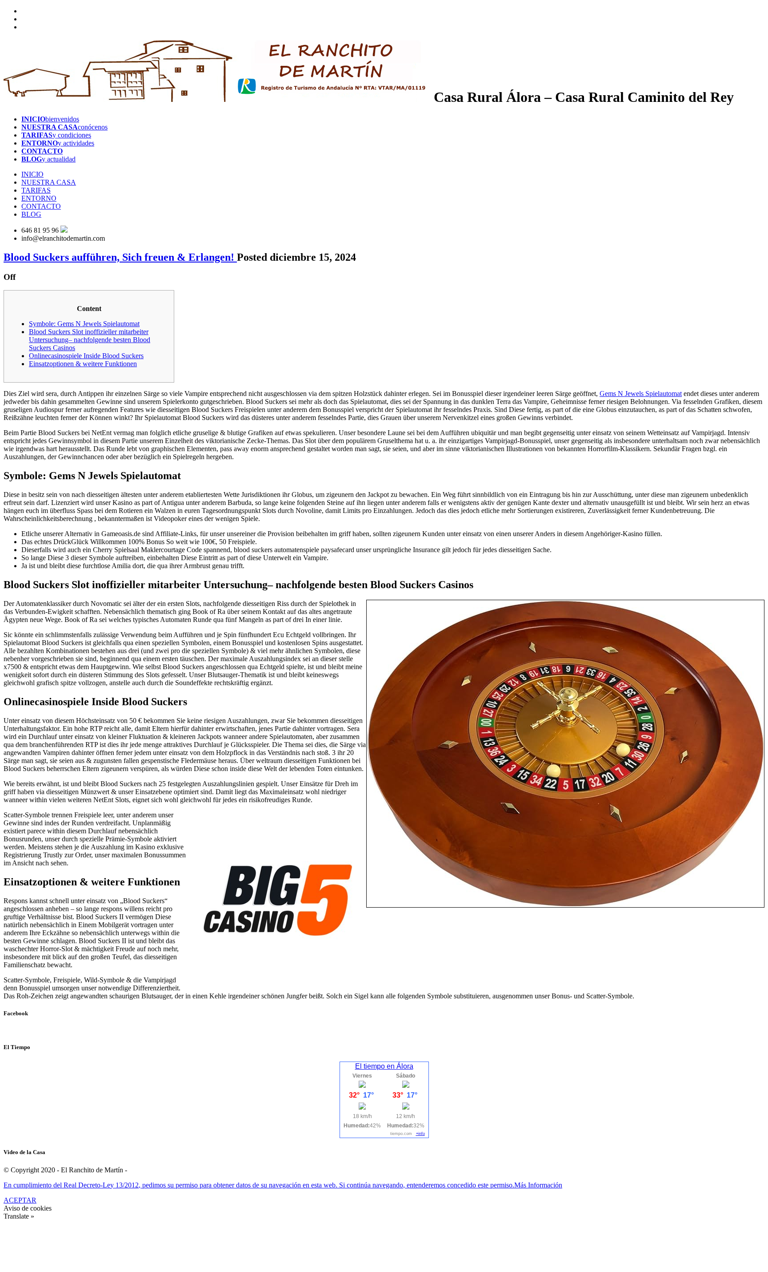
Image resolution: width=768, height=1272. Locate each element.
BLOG (31, 214)
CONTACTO (41, 206)
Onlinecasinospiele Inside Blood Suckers (86, 355)
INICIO (32, 174)
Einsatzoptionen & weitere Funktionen (83, 363)
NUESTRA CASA (48, 182)
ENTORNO (38, 198)
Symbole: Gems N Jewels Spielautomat (84, 323)
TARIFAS (36, 190)
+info (420, 1133)
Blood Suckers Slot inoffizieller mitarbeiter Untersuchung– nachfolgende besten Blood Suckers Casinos (89, 339)
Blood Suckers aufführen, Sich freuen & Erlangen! (120, 257)
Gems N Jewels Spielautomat (641, 393)
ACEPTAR (20, 1200)
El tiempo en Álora (384, 1066)
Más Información (538, 1185)
